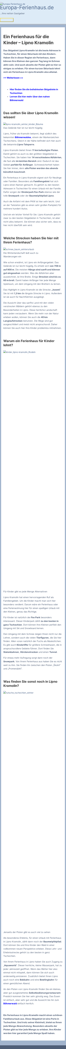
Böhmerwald (10, 1003)
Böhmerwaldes (23, 137)
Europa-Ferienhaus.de (27, 7)
